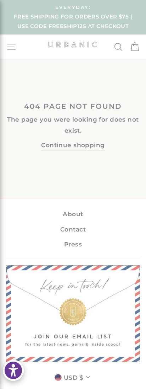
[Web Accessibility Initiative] (13, 370)
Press (73, 244)
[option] (73, 17)
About (73, 214)
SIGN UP (73, 313)
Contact (73, 229)
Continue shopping (73, 145)
